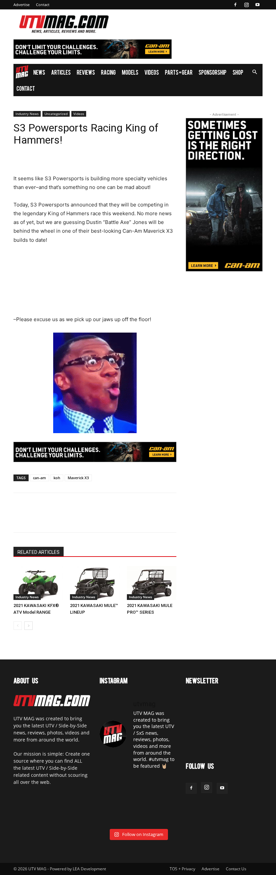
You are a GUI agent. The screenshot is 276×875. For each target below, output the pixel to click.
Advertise (21, 4)
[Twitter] (35, 518)
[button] (254, 72)
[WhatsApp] (66, 518)
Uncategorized (56, 113)
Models (130, 72)
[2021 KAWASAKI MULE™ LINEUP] (94, 583)
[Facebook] (235, 4)
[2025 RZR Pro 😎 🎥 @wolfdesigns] (137, 816)
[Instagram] (246, 4)
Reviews (86, 72)
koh (57, 477)
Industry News (27, 113)
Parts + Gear (179, 72)
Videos (151, 72)
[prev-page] (17, 625)
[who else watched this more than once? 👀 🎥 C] (164, 800)
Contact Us (236, 869)
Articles (61, 72)
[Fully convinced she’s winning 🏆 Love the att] (111, 783)
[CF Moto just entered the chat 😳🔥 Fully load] (137, 800)
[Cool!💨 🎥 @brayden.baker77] (164, 816)
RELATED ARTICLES (39, 552)
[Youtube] (257, 4)
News (39, 72)
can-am (39, 477)
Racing (108, 72)
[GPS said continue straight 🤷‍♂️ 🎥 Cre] (111, 800)
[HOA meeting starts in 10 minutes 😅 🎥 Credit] (164, 783)
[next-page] (28, 625)
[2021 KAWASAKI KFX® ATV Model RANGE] (38, 583)
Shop (238, 72)
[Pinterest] (51, 518)
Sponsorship (213, 72)
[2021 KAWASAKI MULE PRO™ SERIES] (151, 583)
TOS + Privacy (182, 869)
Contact (42, 4)
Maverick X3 (78, 477)
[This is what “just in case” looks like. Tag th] (137, 783)
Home (21, 72)
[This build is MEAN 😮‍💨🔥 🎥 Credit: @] (111, 816)
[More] (82, 518)
